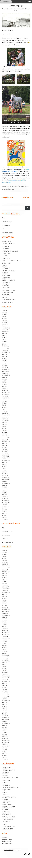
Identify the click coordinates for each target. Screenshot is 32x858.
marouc (3, 34)
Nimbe (3, 218)
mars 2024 (4, 364)
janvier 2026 (5, 324)
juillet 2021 (4, 424)
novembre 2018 (5, 479)
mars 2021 (4, 430)
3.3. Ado (4, 256)
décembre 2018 (5, 477)
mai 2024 (4, 360)
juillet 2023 (4, 379)
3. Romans (5, 248)
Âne (27, 186)
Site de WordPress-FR (7, 843)
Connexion (4, 837)
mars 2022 (4, 409)
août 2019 (4, 462)
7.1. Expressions (7, 292)
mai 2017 (4, 513)
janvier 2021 (5, 434)
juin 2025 (4, 337)
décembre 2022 (5, 392)
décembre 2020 (5, 436)
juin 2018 (4, 489)
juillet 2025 (4, 335)
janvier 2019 (5, 475)
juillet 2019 (4, 464)
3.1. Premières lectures (10, 251)
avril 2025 (4, 341)
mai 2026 (4, 316)
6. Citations (6, 283)
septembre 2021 (6, 420)
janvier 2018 (5, 498)
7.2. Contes (6, 295)
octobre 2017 (5, 504)
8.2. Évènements (20, 186)
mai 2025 (4, 339)
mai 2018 (4, 491)
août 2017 (4, 508)
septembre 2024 (6, 352)
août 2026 (4, 311)
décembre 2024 (5, 347)
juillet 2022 (4, 402)
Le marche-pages (16, 6)
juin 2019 (4, 466)
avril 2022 (4, 407)
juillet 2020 (4, 445)
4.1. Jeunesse (6, 263)
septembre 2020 (6, 441)
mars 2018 (4, 494)
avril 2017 (4, 515)
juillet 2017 (4, 510)
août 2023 (4, 377)
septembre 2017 (6, 506)
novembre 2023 (5, 371)
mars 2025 (4, 343)
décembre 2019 (5, 455)
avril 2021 (4, 428)
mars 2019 (4, 472)
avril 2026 (4, 318)
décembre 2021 (5, 415)
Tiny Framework (9, 850)
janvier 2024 (5, 367)
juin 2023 (4, 381)
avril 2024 (4, 362)
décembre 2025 (5, 326)
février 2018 (5, 496)
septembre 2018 (6, 483)
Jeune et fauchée (6, 225)
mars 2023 (4, 386)
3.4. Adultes (6, 258)
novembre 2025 (5, 328)
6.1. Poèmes (6, 285)
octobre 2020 (5, 439)
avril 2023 (4, 384)
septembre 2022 (6, 398)
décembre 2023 (5, 369)
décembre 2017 (5, 500)
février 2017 (5, 519)
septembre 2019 (6, 460)
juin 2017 (4, 511)
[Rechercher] (27, 208)
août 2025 (4, 333)
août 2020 (4, 443)
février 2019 (5, 474)
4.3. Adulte (5, 268)
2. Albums (5, 246)
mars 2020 (4, 449)
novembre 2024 (5, 348)
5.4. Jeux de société (8, 280)
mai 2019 (4, 468)
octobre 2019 (5, 458)
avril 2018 (4, 492)
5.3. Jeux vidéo (6, 278)
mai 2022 (4, 405)
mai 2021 (4, 426)
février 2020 (5, 451)
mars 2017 (4, 517)
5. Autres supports (9, 270)
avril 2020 (4, 447)
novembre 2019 (5, 456)
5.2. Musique (6, 275)
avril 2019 (4, 470)
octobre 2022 (5, 396)
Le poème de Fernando (7, 232)
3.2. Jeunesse (6, 253)
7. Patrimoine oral (8, 290)
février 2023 (5, 388)
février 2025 (5, 345)
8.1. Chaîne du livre (8, 300)
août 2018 (4, 485)
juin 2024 (4, 358)
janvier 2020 (5, 453)
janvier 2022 (5, 413)
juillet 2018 (4, 487)
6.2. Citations (6, 288)
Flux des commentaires (7, 841)
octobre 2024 (5, 350)
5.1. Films (5, 273)
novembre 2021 (5, 417)
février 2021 (5, 432)
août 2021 (4, 422)
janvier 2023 (5, 390)
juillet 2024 (4, 356)
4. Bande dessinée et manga (11, 261)
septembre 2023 (6, 375)
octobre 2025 (5, 329)
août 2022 (4, 400)
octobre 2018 (5, 481)
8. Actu (4, 297)
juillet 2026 (4, 312)
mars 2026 (4, 320)
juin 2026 (4, 314)
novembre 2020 (5, 438)
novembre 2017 (5, 502)
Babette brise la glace (7, 221)
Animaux (4, 189)
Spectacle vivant (10, 189)
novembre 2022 (5, 394)
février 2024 (5, 365)
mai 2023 (4, 383)
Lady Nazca (4, 229)
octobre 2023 (5, 373)
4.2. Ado (4, 266)
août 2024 (4, 354)
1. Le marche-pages (8, 244)
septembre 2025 (6, 331)
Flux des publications (7, 839)
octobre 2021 (5, 419)
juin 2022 (4, 403)
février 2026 (5, 322)
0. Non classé (6, 241)
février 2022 (5, 411)
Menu (29, 1)
